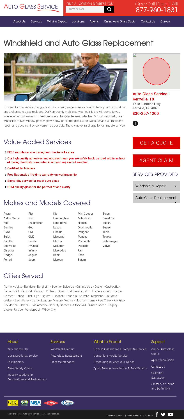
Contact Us (148, 21)
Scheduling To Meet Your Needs (114, 362)
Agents (94, 21)
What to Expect (56, 21)
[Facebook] (135, 123)
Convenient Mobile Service (111, 356)
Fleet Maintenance (62, 362)
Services (36, 21)
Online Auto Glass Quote (119, 21)
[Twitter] (163, 415)
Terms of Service (134, 415)
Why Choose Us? (18, 349)
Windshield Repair (150, 186)
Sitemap (149, 415)
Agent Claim (156, 160)
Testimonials (16, 362)
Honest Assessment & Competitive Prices (120, 349)
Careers (165, 21)
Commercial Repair (115, 415)
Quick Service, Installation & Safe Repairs (120, 368)
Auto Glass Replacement (155, 198)
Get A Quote (156, 143)
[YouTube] (170, 415)
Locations (78, 21)
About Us (19, 21)
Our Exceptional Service (23, 356)
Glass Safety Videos (20, 368)
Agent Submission (162, 360)
